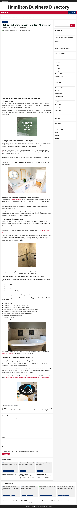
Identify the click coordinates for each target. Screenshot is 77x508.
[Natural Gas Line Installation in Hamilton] (27, 467)
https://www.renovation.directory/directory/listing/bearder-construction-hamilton (27, 377)
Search (57, 22)
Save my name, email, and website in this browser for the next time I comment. (21, 451)
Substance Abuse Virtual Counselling (64, 37)
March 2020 (58, 110)
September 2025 (59, 76)
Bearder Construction (16, 199)
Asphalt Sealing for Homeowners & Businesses (43, 474)
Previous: (11, 409)
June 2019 (57, 113)
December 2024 (58, 85)
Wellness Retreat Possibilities (62, 34)
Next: (43, 409)
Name (4, 437)
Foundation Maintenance (9, 474)
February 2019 (58, 116)
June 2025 (57, 79)
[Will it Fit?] (47, 491)
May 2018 (57, 118)
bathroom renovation (7, 353)
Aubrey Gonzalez (6, 27)
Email (4, 442)
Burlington (7, 405)
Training (57, 138)
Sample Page (4, 12)
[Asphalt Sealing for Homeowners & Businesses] (44, 467)
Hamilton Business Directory (38, 7)
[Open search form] (66, 13)
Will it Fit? (57, 41)
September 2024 (59, 88)
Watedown (16, 405)
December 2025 (58, 73)
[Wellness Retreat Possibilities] (11, 491)
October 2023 (58, 99)
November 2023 (59, 96)
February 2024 (58, 93)
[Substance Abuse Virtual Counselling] (29, 491)
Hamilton (4, 152)
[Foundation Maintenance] (10, 467)
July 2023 (57, 102)
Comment (5, 420)
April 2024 (57, 90)
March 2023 (58, 104)
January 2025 (58, 82)
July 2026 (57, 65)
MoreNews (42, 506)
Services (11, 470)
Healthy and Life (59, 129)
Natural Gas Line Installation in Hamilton (25, 474)
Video (73, 12)
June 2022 (57, 107)
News (56, 132)
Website (4, 446)
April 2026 (57, 68)
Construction (5, 21)
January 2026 (58, 71)
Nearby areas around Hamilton (62, 48)
